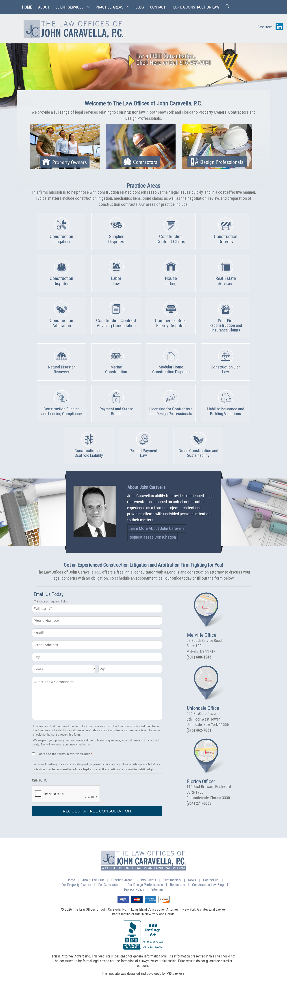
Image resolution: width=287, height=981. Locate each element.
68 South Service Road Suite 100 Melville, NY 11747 (204, 646)
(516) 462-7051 (199, 730)
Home (27, 7)
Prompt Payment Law (143, 453)
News (192, 880)
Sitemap (157, 889)
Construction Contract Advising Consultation (116, 323)
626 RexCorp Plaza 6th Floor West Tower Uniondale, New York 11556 (208, 719)
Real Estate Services (225, 281)
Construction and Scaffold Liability (88, 453)
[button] (227, 7)
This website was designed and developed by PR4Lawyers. (143, 973)
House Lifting (171, 281)
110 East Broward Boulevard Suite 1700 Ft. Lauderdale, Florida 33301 (209, 792)
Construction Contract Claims (171, 239)
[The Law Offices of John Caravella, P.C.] (72, 27)
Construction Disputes (61, 281)
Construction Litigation (61, 239)
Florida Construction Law (195, 7)
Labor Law (116, 281)
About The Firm (93, 880)
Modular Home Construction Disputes (171, 369)
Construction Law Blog (208, 885)
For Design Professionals (145, 885)
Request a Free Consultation (152, 537)
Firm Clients (147, 880)
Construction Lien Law (226, 369)
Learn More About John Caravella (157, 528)
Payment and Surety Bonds (116, 411)
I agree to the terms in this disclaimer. (64, 754)
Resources (264, 27)
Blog (139, 7)
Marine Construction (116, 369)
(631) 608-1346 (199, 657)
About (43, 7)
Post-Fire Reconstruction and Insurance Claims (225, 325)
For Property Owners (76, 885)
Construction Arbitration (61, 323)
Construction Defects (225, 239)
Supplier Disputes (116, 239)
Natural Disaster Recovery (61, 369)
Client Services (69, 7)
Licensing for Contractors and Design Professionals (171, 411)
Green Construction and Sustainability (198, 453)
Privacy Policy (134, 889)
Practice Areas (109, 7)
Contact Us (211, 880)
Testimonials (172, 880)
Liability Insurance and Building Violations (225, 411)
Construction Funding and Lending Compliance (61, 411)
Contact (157, 7)
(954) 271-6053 (199, 803)
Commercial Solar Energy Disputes (171, 323)
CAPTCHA (39, 780)
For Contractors (109, 885)
